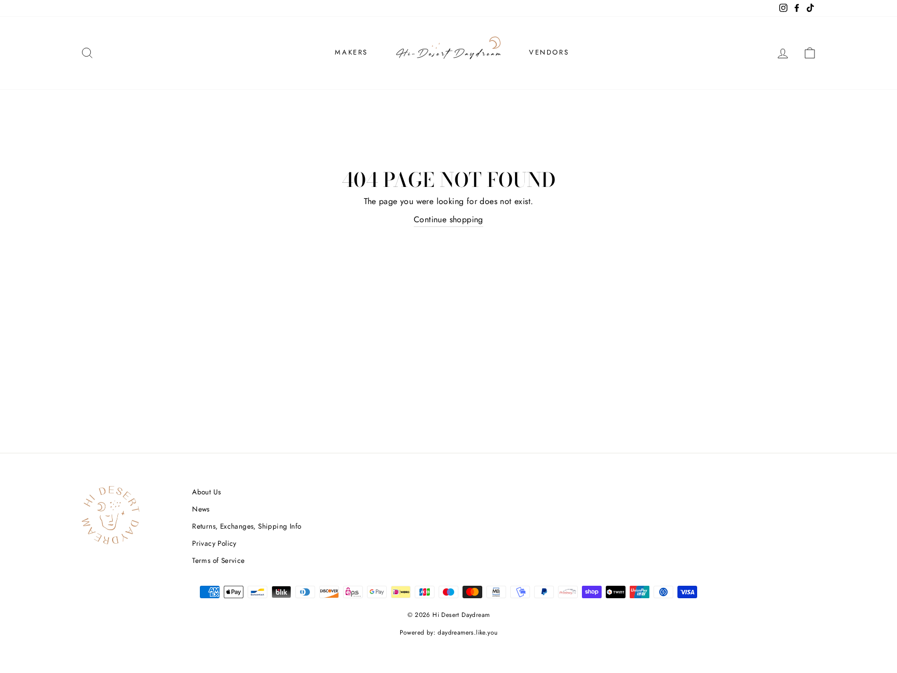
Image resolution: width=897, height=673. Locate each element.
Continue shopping (448, 219)
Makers (351, 52)
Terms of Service (218, 560)
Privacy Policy (214, 543)
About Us (206, 492)
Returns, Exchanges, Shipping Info (246, 526)
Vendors (549, 52)
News (201, 509)
